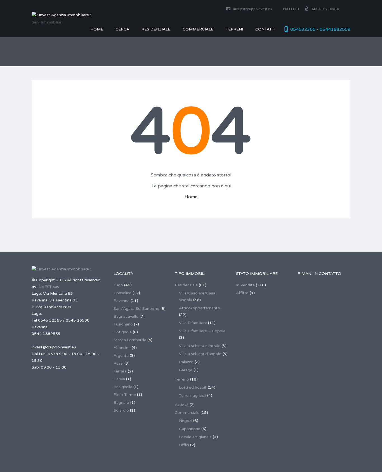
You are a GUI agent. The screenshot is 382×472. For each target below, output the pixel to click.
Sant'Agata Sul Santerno (136, 308)
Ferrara (120, 371)
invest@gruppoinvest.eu (252, 9)
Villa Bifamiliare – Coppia (202, 331)
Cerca (122, 29)
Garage (185, 370)
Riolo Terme (125, 394)
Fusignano (123, 324)
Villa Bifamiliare (193, 322)
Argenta (121, 355)
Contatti (265, 29)
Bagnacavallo (126, 316)
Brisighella (123, 386)
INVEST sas (48, 286)
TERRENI (234, 29)
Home (96, 29)
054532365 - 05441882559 (320, 29)
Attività (181, 404)
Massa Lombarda (130, 340)
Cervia (119, 379)
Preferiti (290, 9)
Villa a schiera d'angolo (200, 353)
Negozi (185, 420)
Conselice (122, 293)
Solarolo (121, 410)
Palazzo (186, 362)
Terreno (182, 379)
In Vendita (245, 285)
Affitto (242, 293)
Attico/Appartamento (199, 308)
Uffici (184, 445)
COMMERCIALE (198, 29)
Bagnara (121, 402)
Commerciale (187, 412)
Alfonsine (122, 347)
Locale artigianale (195, 437)
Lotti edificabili (193, 387)
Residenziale (156, 29)
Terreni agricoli (192, 395)
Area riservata (325, 9)
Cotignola (123, 332)
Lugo (118, 285)
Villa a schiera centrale (199, 345)
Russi (118, 363)
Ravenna (121, 300)
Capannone (189, 428)
